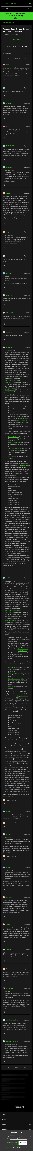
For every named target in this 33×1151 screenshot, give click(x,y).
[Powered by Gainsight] (16, 1107)
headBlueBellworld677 (12, 1020)
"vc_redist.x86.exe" (22, 466)
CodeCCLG (9, 347)
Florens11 (8, 969)
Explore (4, 1119)
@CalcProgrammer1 (10, 390)
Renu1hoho (9, 897)
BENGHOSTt (9, 313)
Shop (3, 1114)
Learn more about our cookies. (18, 1139)
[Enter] (3, 8)
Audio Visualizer (22, 420)
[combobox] (16, 8)
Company (4, 1129)
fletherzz (8, 256)
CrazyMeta (9, 232)
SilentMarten (9, 988)
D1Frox (8, 924)
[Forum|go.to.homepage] (12, 3)
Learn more (11, 456)
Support (4, 1124)
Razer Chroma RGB (8, 23)
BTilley (8, 578)
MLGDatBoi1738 (10, 146)
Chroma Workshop (23, 418)
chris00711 (9, 64)
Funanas (8, 273)
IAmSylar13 (9, 811)
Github (22, 448)
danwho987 (9, 295)
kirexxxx (8, 193)
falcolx (8, 126)
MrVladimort (9, 332)
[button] (2, 4)
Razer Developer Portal (14, 442)
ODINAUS (8, 949)
